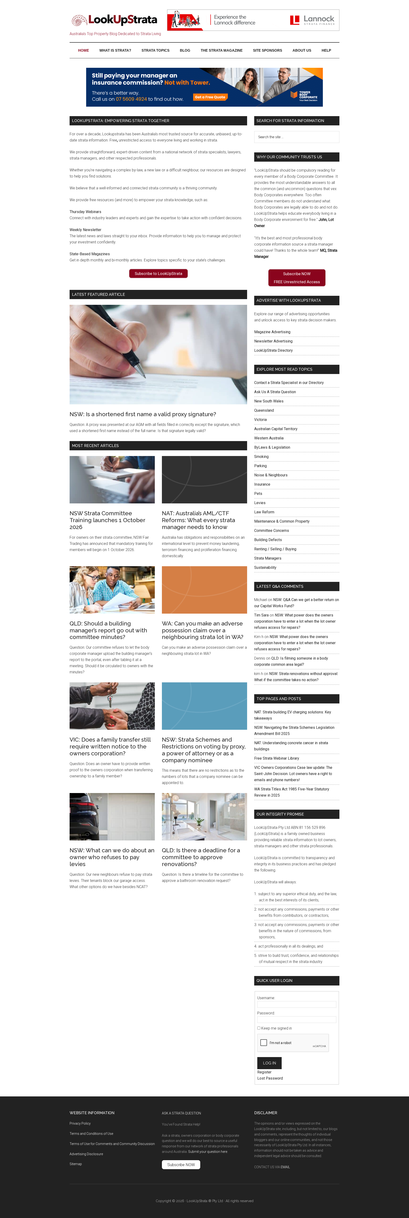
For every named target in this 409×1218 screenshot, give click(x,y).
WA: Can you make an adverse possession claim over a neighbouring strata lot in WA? (202, 630)
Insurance (262, 484)
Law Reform (264, 512)
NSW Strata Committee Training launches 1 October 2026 (107, 520)
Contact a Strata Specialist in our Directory (289, 382)
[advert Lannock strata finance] (253, 29)
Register (264, 1072)
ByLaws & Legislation (272, 447)
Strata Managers (267, 558)
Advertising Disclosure (86, 1154)
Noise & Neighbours (271, 475)
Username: (266, 998)
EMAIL (285, 1167)
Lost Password (270, 1078)
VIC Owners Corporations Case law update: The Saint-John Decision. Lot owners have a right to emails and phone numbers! (293, 773)
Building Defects (268, 540)
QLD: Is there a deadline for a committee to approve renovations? (201, 857)
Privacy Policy (80, 1123)
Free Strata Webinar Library (276, 758)
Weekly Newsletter (85, 230)
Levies (260, 503)
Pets (258, 493)
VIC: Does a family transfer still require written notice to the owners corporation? (110, 746)
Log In (269, 1063)
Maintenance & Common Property (282, 521)
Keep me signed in (276, 1028)
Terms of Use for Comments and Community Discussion (112, 1144)
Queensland (264, 410)
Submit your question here (207, 1152)
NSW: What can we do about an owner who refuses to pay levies (112, 857)
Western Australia (269, 438)
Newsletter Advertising (273, 341)
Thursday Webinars (85, 212)
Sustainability (265, 567)
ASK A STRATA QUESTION (181, 1113)
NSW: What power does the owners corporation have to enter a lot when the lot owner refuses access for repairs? (295, 621)
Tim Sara (261, 615)
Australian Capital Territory (276, 429)
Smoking (261, 456)
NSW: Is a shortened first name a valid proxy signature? (143, 414)
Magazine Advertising (272, 332)
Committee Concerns (271, 530)
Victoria (260, 419)
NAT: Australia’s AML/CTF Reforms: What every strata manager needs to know (198, 520)
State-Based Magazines (90, 254)
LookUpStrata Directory (273, 350)
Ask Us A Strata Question (275, 392)
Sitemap (76, 1164)
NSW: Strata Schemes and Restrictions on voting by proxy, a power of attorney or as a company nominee (204, 749)
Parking (260, 466)
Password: (266, 1013)
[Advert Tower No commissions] (204, 105)
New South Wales (269, 401)
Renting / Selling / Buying (275, 549)
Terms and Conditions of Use (91, 1134)
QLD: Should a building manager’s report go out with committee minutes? (108, 630)
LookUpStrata (115, 20)
